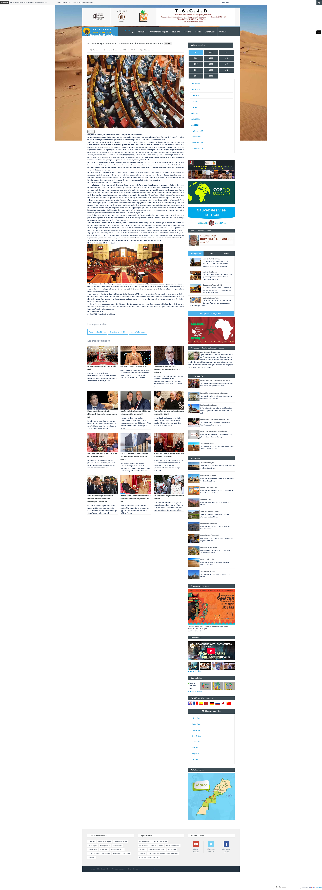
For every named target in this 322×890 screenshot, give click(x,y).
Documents (195, 742)
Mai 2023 (194, 107)
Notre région (93, 845)
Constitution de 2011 (118, 332)
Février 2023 (195, 89)
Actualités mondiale (172, 845)
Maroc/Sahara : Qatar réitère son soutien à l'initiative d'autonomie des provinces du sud (135, 499)
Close (127, 30)
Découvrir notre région (212, 711)
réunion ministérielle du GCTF (149, 857)
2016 (211, 64)
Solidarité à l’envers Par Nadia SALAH (133, 366)
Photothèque (195, 724)
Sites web (92, 857)
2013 (211, 70)
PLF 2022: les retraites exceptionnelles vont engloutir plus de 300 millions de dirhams (134, 456)
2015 (226, 64)
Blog (108, 869)
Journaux (194, 748)
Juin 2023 (194, 113)
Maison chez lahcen (210, 272)
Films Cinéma (196, 736)
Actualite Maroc (144, 842)
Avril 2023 (194, 101)
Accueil (93, 869)
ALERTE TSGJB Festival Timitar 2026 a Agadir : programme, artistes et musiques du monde (209, 628)
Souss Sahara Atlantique (147, 845)
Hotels (198, 32)
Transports (142, 849)
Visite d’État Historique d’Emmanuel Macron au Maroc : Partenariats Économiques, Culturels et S (100, 499)
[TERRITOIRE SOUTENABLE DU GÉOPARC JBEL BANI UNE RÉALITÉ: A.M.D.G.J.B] (211, 169)
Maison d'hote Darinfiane (211, 259)
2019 (211, 58)
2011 (195, 76)
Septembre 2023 (197, 131)
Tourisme (176, 32)
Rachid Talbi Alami (137, 332)
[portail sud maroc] (99, 32)
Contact (222, 32)
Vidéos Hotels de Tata (210, 298)
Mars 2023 (195, 95)
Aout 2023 (195, 125)
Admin (95, 50)
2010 (211, 76)
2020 (195, 58)
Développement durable (157, 849)
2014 (195, 70)
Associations (117, 845)
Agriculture (172, 849)
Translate (318, 887)
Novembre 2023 (197, 143)
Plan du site (101, 869)
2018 (226, 58)
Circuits (211, 254)
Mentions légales (118, 869)
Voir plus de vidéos (194, 671)
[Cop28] (211, 193)
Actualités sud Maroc (159, 842)
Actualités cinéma (117, 849)
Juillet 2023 (195, 119)
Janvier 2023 (195, 84)
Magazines (195, 754)
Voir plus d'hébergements (211, 313)
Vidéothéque (195, 718)
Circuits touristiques (159, 32)
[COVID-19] (211, 218)
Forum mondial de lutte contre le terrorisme (162, 853)
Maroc (161, 845)
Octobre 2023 (196, 137)
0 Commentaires (149, 50)
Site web (194, 760)
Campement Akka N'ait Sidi (212, 285)
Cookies (128, 869)
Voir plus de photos (195, 691)
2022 (211, 52)
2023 (195, 52)
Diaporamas (195, 730)
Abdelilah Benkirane (97, 332)
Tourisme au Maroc (120, 842)
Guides (226, 254)
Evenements (210, 32)
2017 (195, 64)
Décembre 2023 (197, 149)
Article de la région (104, 842)
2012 (226, 70)
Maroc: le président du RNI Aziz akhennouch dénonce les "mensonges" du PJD (102, 414)
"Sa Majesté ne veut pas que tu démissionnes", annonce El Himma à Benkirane (166, 369)
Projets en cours (94, 853)
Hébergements (196, 254)
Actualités (142, 32)
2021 (226, 52)
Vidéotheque (104, 849)
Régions (187, 32)
